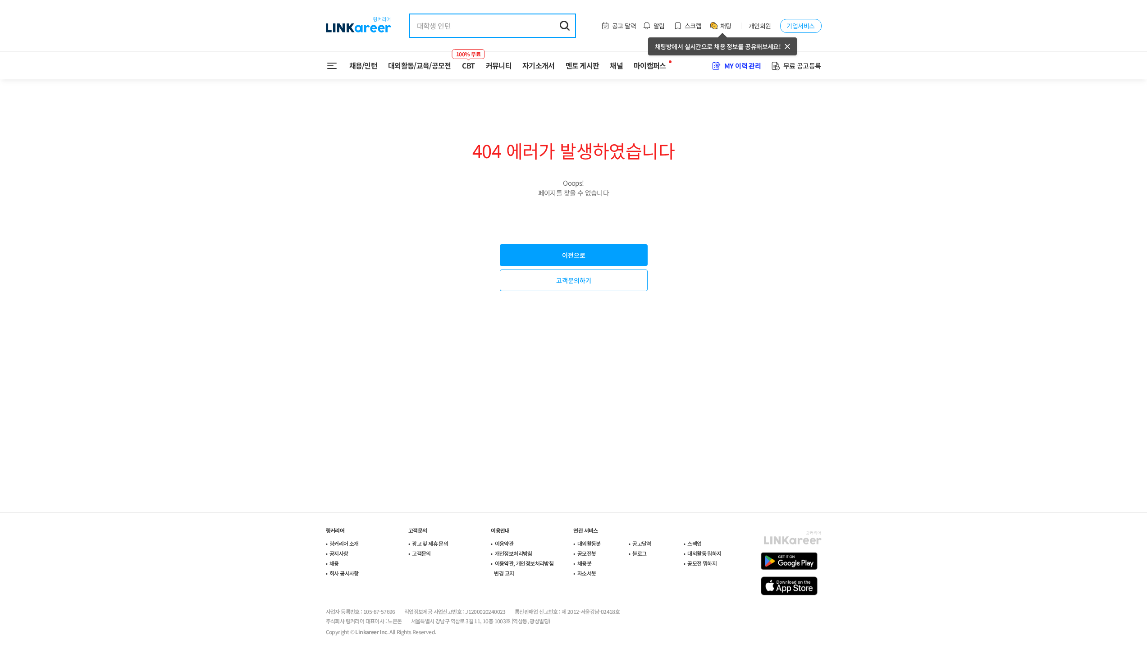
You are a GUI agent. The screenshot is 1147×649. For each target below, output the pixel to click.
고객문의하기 (573, 280)
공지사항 (338, 553)
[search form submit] (564, 25)
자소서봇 (586, 573)
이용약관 (504, 543)
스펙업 (694, 543)
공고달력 (641, 543)
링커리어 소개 (344, 543)
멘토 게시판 (582, 65)
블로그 (639, 553)
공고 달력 (624, 25)
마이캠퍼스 (650, 65)
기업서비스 (800, 25)
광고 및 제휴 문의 (430, 543)
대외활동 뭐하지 (704, 553)
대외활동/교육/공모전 (419, 65)
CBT (468, 61)
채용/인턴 (363, 65)
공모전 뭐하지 (702, 563)
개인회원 (760, 25)
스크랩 (693, 25)
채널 (616, 65)
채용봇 (584, 563)
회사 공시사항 (344, 573)
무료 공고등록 (802, 65)
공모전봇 (586, 553)
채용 (334, 563)
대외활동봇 (589, 543)
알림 (659, 25)
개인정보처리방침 (513, 553)
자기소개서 (538, 65)
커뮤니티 (499, 65)
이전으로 (573, 255)
